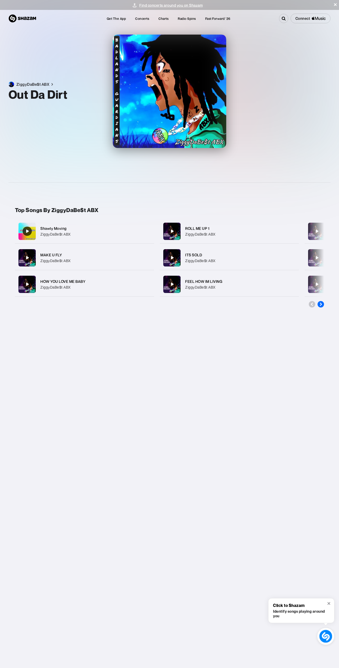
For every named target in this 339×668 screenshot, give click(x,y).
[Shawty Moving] (84, 231)
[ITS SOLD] (229, 258)
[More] (146, 231)
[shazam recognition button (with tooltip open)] (325, 636)
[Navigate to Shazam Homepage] (22, 18)
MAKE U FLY (51, 255)
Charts (163, 19)
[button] (335, 4)
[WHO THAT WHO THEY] (316, 284)
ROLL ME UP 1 (197, 228)
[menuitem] (116, 18)
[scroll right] (321, 304)
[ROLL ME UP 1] (229, 231)
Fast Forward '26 (217, 19)
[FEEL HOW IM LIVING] (229, 284)
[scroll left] (312, 304)
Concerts (142, 19)
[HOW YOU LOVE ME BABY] (84, 284)
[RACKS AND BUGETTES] (316, 231)
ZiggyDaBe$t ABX (55, 234)
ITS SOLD (193, 255)
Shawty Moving (53, 228)
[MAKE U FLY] (84, 258)
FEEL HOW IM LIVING (203, 281)
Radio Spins (187, 19)
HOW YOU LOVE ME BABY (62, 281)
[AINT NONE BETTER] (316, 257)
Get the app (116, 19)
